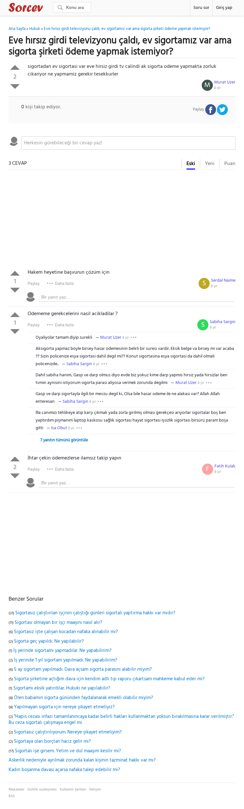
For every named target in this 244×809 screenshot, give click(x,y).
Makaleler (16, 789)
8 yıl (217, 88)
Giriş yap (224, 7)
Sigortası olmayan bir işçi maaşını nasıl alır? (58, 622)
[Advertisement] (122, 220)
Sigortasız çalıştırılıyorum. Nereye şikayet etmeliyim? (68, 732)
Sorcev (47, 8)
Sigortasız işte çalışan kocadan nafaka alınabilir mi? (66, 632)
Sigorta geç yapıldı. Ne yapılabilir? (49, 641)
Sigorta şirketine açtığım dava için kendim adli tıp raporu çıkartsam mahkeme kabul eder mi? (109, 679)
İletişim (95, 789)
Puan (229, 164)
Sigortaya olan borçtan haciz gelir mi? (52, 741)
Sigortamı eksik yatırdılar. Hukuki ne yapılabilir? (61, 688)
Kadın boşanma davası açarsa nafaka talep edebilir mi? (64, 770)
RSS (12, 796)
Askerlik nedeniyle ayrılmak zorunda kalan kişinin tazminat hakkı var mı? (82, 760)
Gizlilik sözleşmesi (42, 789)
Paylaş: (34, 283)
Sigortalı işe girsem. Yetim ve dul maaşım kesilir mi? (68, 751)
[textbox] (128, 143)
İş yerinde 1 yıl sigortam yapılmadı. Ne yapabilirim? (65, 660)
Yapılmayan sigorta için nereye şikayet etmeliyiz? (64, 707)
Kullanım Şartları (73, 789)
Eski (190, 164)
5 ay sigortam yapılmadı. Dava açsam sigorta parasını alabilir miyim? (83, 669)
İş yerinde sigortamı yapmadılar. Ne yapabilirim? (62, 650)
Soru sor (201, 7)
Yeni (209, 164)
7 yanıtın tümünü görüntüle (64, 440)
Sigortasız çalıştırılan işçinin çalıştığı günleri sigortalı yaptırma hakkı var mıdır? (95, 613)
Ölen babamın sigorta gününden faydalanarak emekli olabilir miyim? (83, 698)
